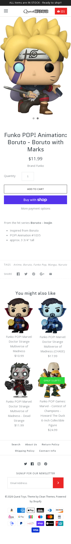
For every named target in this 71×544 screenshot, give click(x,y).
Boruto (27, 264)
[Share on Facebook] (18, 273)
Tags (7, 264)
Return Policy (50, 444)
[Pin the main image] (33, 273)
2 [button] (37, 119)
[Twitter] (25, 463)
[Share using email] (50, 273)
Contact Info (47, 450)
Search (16, 444)
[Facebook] (32, 463)
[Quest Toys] (35, 11)
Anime (17, 264)
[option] (35, 66)
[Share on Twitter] (25, 273)
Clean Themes (47, 496)
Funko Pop (39, 264)
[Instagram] (38, 463)
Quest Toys (20, 496)
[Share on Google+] (42, 273)
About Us (31, 444)
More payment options (35, 208)
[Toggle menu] (6, 11)
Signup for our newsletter (35, 473)
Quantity (10, 176)
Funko (40, 166)
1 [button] (33, 119)
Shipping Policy (25, 450)
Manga (52, 264)
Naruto (62, 264)
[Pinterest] (45, 463)
